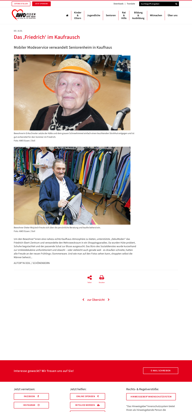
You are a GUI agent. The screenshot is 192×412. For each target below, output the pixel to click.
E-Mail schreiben (161, 370)
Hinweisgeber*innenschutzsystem (151, 396)
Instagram (29, 405)
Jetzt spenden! (41, 4)
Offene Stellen (21, 4)
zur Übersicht (96, 300)
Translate (131, 3)
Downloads (118, 3)
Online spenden (85, 396)
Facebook (29, 396)
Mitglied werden (85, 405)
